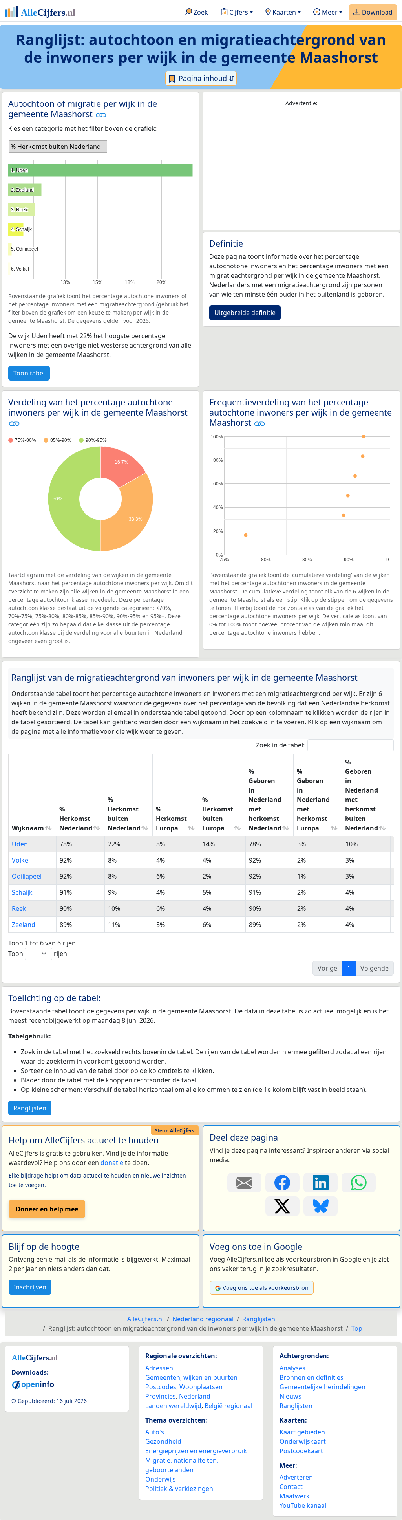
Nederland (194, 1396)
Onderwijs (160, 1479)
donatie (111, 1162)
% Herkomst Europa (171, 818)
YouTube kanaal (303, 1505)
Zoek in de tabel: (280, 745)
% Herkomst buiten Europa (217, 813)
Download (376, 12)
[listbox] (58, 146)
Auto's (154, 1432)
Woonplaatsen (201, 1387)
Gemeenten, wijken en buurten (191, 1377)
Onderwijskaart (303, 1441)
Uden (20, 844)
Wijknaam (28, 828)
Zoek (200, 12)
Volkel (21, 860)
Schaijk (22, 892)
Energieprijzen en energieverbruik (196, 1451)
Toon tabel (29, 373)
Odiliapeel (27, 876)
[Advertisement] (301, 169)
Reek (19, 908)
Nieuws (291, 1396)
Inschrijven (30, 1287)
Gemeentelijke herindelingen (322, 1387)
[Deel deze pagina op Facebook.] (282, 1182)
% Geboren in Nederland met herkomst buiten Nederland (361, 795)
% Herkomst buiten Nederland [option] (56, 146)
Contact (291, 1486)
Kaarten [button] (283, 12)
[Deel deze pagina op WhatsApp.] (359, 1182)
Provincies (160, 1396)
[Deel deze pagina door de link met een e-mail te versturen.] (244, 1182)
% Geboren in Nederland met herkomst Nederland (265, 799)
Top (356, 1328)
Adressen (159, 1368)
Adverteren (296, 1477)
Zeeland (23, 924)
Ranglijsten (29, 1108)
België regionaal (228, 1405)
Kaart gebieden (302, 1432)
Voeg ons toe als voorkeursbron (266, 1287)
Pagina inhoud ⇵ (206, 78)
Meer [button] (329, 12)
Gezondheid (163, 1441)
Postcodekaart (301, 1451)
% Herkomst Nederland (75, 818)
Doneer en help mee (47, 1209)
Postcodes (160, 1387)
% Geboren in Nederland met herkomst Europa (313, 799)
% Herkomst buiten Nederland (124, 813)
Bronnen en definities (312, 1377)
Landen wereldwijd (173, 1405)
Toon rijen (37, 953)
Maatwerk (295, 1496)
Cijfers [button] (238, 12)
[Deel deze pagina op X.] (282, 1206)
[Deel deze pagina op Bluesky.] (320, 1206)
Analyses (292, 1368)
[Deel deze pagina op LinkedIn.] (320, 1182)
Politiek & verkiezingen (179, 1488)
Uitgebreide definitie (245, 312)
